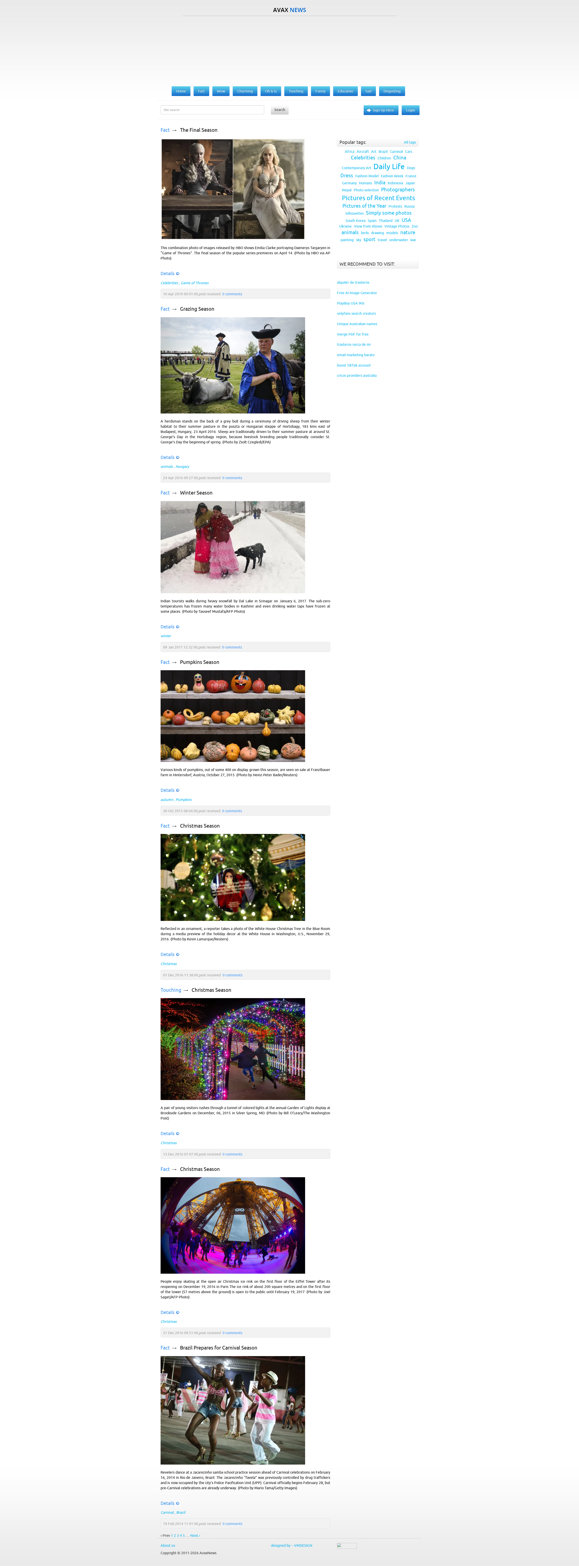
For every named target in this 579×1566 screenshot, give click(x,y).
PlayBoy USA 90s (350, 303)
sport (369, 239)
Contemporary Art (356, 168)
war (413, 240)
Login (410, 110)
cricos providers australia (357, 375)
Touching (171, 990)
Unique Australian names (357, 324)
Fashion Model (367, 176)
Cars (408, 151)
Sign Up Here (383, 110)
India (379, 182)
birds (365, 233)
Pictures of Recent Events (378, 198)
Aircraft (363, 151)
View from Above (368, 226)
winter (166, 636)
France (411, 176)
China (399, 158)
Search (279, 110)
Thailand (385, 221)
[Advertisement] (289, 50)
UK (397, 221)
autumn (167, 799)
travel (382, 240)
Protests (395, 206)
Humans (365, 183)
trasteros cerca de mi (354, 344)
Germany (349, 183)
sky (358, 240)
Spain (372, 221)
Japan (410, 183)
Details (168, 273)
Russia (409, 206)
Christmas (169, 964)
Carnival (167, 1512)
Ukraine (345, 226)
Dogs (411, 168)
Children (384, 158)
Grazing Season (197, 309)
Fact (165, 130)
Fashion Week (392, 176)
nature (407, 232)
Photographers (398, 189)
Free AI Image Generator (357, 293)
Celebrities (169, 283)
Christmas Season (200, 826)
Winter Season (196, 493)
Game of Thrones (195, 283)
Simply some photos (389, 213)
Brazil (180, 1512)
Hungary (182, 466)
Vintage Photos (396, 226)
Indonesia (395, 183)
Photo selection (366, 190)
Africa (349, 151)
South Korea (355, 221)
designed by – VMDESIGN (291, 1545)
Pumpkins (184, 799)
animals (167, 466)
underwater (398, 240)
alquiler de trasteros (353, 282)
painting (347, 240)
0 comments (232, 294)
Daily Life (389, 166)
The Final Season (199, 130)
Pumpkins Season (199, 662)
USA (406, 220)
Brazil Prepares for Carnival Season (218, 1348)
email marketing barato (356, 355)
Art (373, 151)
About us (168, 1545)
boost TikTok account (354, 365)
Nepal (346, 190)
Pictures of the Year (364, 206)
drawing (377, 233)
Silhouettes (354, 213)
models (392, 233)
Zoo (415, 226)
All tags (410, 142)
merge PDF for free (353, 334)
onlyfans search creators (356, 313)
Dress (346, 175)
